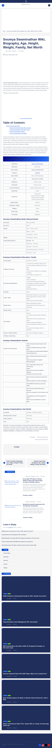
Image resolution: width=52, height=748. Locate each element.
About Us (6, 560)
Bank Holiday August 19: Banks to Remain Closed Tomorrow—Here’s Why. (19, 545)
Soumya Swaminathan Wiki (13, 126)
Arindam (9, 51)
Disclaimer (6, 556)
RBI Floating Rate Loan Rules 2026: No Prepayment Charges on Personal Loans (20, 538)
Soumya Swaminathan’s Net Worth (18, 133)
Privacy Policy (7, 553)
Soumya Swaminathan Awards (17, 131)
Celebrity (37, 172)
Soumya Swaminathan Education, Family (20, 129)
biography (33, 437)
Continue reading (28, 495)
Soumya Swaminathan (37, 163)
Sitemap (5, 567)
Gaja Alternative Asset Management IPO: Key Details (14, 534)
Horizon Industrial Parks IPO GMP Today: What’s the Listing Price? (17, 541)
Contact (5, 564)
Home (4, 31)
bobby (28, 476)
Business (5, 593)
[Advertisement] (26, 20)
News (37, 476)
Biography (14, 51)
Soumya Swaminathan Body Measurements (20, 127)
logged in (11, 527)
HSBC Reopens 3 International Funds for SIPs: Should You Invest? (17, 531)
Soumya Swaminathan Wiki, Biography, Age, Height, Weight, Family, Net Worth (24, 31)
